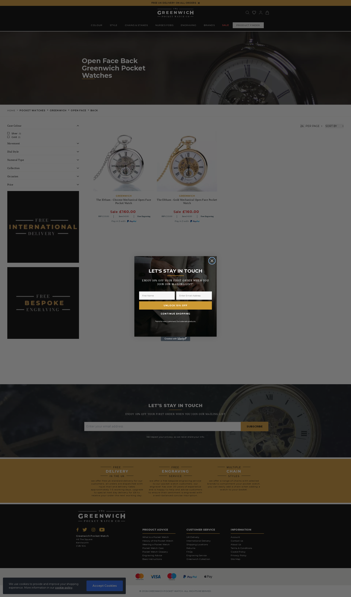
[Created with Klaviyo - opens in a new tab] (175, 339)
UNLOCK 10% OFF (175, 305)
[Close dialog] (212, 261)
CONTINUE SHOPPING (175, 313)
